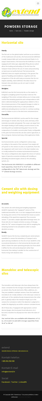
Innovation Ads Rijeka (24, 397)
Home (11, 31)
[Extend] (21, 13)
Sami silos (19, 31)
